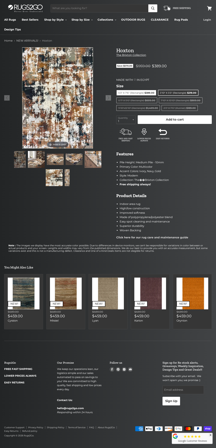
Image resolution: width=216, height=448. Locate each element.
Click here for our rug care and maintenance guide (152, 237)
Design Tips (12, 29)
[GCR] (175, 436)
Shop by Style (54, 19)
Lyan (95, 320)
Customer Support (14, 427)
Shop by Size (81, 19)
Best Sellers (30, 19)
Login (207, 19)
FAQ (91, 427)
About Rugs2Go (106, 427)
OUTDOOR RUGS (133, 19)
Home (8, 40)
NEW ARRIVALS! (27, 40)
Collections (106, 19)
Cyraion (13, 320)
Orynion (182, 320)
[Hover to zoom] (57, 97)
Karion (138, 320)
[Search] (152, 8)
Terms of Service (77, 427)
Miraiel (54, 320)
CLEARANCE (160, 19)
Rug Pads (181, 19)
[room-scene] (36, 159)
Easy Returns (11, 431)
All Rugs (10, 19)
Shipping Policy (55, 427)
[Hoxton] (20, 159)
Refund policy (29, 431)
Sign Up (171, 401)
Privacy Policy (35, 427)
